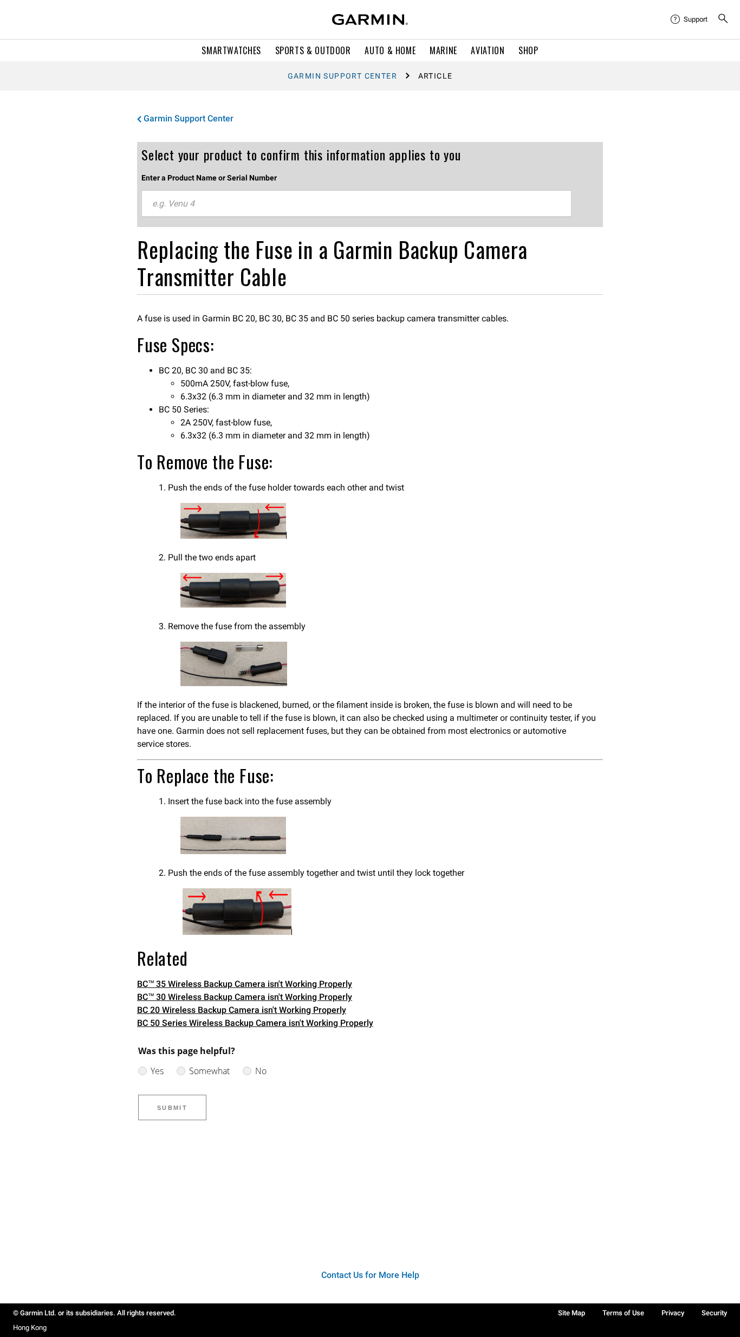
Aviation (487, 50)
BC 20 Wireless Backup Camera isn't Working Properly (241, 1010)
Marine (443, 50)
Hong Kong (30, 1327)
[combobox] (356, 203)
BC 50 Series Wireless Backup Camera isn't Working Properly (255, 1023)
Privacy (672, 1313)
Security (714, 1313)
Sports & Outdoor (313, 50)
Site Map (571, 1313)
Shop (528, 50)
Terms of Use (623, 1313)
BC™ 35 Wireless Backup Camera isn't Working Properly (244, 984)
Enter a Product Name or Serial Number (209, 177)
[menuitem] (690, 19)
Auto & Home (390, 50)
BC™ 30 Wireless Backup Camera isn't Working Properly (244, 997)
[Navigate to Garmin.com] (370, 19)
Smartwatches (231, 50)
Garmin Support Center (342, 76)
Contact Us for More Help (370, 1275)
